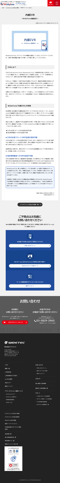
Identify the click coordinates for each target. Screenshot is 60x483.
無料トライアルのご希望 (42, 370)
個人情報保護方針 (9, 437)
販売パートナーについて (11, 423)
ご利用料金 (8, 372)
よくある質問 (8, 379)
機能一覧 (7, 368)
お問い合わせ (39, 365)
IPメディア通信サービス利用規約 (44, 398)
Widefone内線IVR (11, 396)
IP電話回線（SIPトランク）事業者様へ (13, 428)
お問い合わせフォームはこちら (15, 322)
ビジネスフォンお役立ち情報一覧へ (30, 204)
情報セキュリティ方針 (10, 444)
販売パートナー (9, 386)
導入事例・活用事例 (40, 383)
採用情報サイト (9, 440)
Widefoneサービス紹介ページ (30, 265)
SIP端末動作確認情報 (42, 401)
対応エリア (8, 382)
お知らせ (37, 378)
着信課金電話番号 (10, 399)
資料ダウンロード (30, 286)
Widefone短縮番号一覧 (43, 404)
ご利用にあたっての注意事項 (43, 396)
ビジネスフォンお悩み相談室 (12, 416)
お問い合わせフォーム (30, 245)
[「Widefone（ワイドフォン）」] (7, 5)
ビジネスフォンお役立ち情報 (12, 7)
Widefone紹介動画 (10, 420)
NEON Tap (9, 402)
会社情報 (7, 433)
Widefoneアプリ (10, 394)
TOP (6, 365)
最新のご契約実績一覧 (41, 388)
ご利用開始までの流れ (11, 375)
